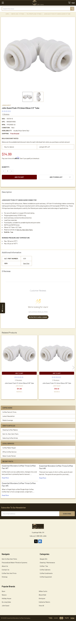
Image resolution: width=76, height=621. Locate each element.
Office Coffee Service (9, 452)
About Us (5, 566)
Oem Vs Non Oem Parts (9, 559)
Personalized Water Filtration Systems (14, 562)
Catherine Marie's (44, 602)
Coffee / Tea (44, 566)
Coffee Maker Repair (9, 448)
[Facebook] (40, 541)
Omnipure (42, 598)
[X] (36, 541)
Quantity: (6, 167)
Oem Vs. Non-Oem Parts (10, 434)
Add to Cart (19, 373)
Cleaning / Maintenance (47, 562)
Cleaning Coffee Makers (10, 430)
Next (73, 368)
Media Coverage (7, 420)
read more (5, 478)
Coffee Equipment (46, 577)
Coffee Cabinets (45, 570)
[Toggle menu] (2, 2)
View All (41, 605)
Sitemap (4, 577)
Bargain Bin (43, 559)
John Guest (5, 605)
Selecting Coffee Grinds (10, 438)
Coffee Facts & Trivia (9, 412)
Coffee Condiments (46, 573)
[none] (38, 54)
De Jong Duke (6, 602)
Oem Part (26, 263)
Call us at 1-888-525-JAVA (38, 536)
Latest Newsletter (8, 416)
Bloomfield (42, 595)
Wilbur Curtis (43, 591)
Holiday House (6, 598)
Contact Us (5, 570)
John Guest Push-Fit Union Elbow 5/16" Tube (19, 383)
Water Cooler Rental (9, 456)
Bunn (3, 591)
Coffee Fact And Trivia (9, 573)
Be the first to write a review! (38, 317)
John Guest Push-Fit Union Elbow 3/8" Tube (56, 383)
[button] (56, 177)
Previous (3, 368)
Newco (4, 595)
